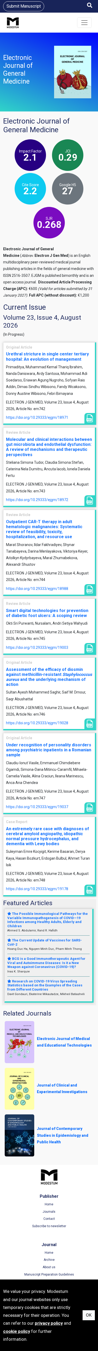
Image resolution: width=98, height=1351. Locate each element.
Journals (49, 1212)
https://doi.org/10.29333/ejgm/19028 (37, 723)
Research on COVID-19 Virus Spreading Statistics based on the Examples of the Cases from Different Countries (44, 985)
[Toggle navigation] (84, 22)
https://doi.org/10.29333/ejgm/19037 (37, 807)
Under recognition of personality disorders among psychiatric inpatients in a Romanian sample (48, 749)
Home (49, 1204)
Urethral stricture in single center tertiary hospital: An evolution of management (47, 356)
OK (88, 1315)
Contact (49, 1219)
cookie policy (16, 1331)
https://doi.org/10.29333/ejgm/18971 (37, 417)
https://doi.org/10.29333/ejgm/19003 (37, 647)
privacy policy (49, 1323)
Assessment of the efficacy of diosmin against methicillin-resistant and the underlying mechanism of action (49, 677)
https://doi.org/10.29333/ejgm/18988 (37, 589)
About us (49, 1267)
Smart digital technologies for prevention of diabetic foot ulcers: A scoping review (47, 613)
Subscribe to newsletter (49, 1226)
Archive (49, 1260)
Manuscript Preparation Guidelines (49, 1274)
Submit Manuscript (24, 6)
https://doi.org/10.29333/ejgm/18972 (37, 500)
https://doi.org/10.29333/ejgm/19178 (37, 889)
